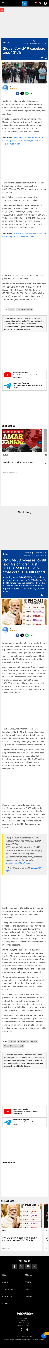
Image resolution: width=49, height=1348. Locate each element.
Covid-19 (11, 309)
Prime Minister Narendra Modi (13, 1046)
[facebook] (17, 93)
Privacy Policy (24, 1323)
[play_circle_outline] (22, 440)
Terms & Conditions (24, 1325)
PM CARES (12, 1041)
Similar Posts (7, 1201)
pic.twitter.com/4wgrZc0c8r (17, 863)
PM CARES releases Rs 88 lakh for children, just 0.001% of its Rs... (20, 1239)
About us (23, 1318)
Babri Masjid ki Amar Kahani (18, 462)
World (6, 42)
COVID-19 (34, 1041)
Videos (5, 454)
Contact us (24, 1320)
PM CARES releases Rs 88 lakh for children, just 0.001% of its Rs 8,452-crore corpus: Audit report (23, 140)
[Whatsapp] (27, 93)
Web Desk (13, 89)
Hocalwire (41, 1339)
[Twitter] (22, 93)
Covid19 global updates (24, 309)
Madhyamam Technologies (20, 1339)
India (5, 554)
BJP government (23, 1041)
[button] (3, 3)
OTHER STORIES (8, 426)
